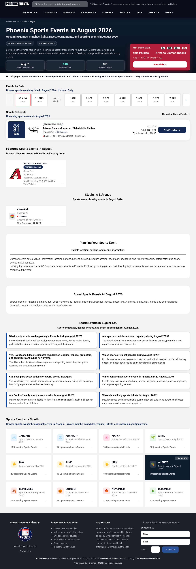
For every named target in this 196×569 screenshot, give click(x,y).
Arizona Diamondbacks (55, 128)
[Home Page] (17, 4)
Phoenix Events (12, 21)
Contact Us (25, 551)
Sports (124, 12)
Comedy (106, 12)
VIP (138, 12)
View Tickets (160, 64)
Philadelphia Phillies (84, 128)
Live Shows (87, 12)
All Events (29, 12)
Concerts (49, 12)
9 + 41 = (144, 549)
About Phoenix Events (25, 546)
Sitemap (92, 563)
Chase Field (48, 132)
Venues (153, 12)
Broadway (69, 12)
